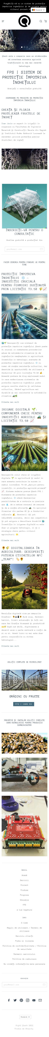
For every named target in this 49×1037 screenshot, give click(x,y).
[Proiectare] (24, 743)
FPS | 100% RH (23, 704)
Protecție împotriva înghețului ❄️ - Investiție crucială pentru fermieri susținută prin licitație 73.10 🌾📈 (24, 281)
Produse (24, 890)
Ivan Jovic (8, 124)
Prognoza (24, 895)
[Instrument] (24, 826)
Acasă (24, 875)
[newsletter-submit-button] (41, 249)
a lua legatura (24, 910)
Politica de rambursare (24, 959)
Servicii (24, 880)
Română (24, 1017)
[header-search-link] (40, 21)
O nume (24, 923)
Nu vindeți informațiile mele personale (24, 964)
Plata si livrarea (24, 941)
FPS (24, 905)
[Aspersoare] (24, 775)
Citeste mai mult (10, 402)
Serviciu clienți (24, 936)
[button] (38, 10)
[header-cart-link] (45, 21)
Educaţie (24, 900)
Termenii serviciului (24, 954)
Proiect (24, 885)
